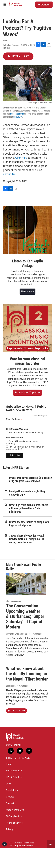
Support (10, 803)
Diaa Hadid (10, 686)
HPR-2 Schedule (14, 777)
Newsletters (12, 790)
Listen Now (27, 291)
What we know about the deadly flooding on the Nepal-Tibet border (27, 674)
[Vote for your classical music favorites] (27, 328)
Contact (10, 797)
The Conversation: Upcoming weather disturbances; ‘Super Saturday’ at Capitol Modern (25, 616)
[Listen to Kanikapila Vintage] (27, 230)
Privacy (9, 829)
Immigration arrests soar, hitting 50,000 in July (27, 493)
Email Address (14, 419)
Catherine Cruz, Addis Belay (17, 634)
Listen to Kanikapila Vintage (27, 263)
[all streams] (51, 844)
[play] (5, 844)
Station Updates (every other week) (25, 432)
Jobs (8, 784)
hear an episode (17, 114)
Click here (21, 157)
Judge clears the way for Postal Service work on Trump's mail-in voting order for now (26, 539)
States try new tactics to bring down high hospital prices (29, 523)
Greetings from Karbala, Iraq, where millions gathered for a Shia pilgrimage (28, 508)
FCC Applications (14, 816)
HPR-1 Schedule (14, 771)
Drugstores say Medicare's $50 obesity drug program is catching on (30, 479)
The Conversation (13, 601)
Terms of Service (14, 823)
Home (9, 764)
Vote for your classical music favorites (27, 361)
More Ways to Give (15, 810)
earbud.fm (17, 117)
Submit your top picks (27, 392)
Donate (45, 4)
